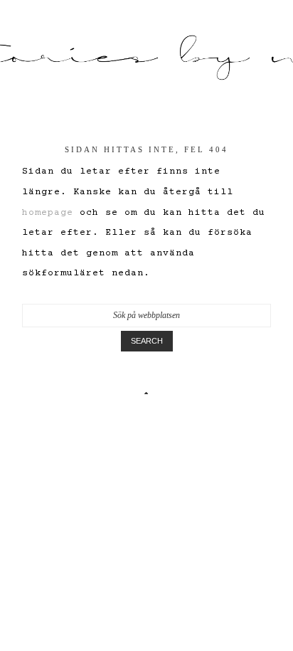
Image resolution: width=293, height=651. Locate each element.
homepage (47, 213)
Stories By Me (146, 58)
